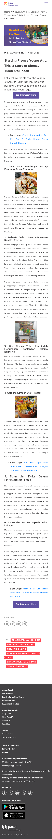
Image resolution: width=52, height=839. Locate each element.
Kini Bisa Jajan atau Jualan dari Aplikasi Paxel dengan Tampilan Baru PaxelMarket (29, 466)
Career (5, 752)
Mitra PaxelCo (8, 717)
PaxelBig (6, 720)
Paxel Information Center (13, 697)
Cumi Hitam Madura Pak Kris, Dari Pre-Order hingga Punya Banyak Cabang (29, 139)
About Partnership (10, 710)
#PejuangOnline (20, 12)
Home (7, 12)
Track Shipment (9, 737)
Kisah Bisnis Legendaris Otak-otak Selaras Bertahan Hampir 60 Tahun (29, 593)
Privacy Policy (8, 749)
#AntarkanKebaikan (10, 704)
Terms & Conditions (10, 745)
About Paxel (7, 690)
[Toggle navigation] (46, 4)
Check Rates (7, 734)
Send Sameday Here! (26, 95)
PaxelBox (6, 724)
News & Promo (8, 700)
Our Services (7, 693)
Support (5, 730)
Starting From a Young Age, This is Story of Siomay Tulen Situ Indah (25, 15)
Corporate (6, 714)
